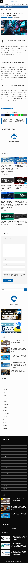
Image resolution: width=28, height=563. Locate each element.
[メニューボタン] (1, 1)
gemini (5, 401)
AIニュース (5, 17)
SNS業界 (9, 17)
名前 (4, 259)
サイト (4, 269)
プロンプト (5, 422)
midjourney (6, 404)
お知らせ (5, 416)
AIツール (5, 389)
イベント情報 (6, 413)
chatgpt (5, 395)
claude (5, 398)
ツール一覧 (5, 419)
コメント (5, 243)
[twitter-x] (12, 528)
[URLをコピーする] (25, 115)
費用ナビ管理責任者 (14, 142)
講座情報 (5, 428)
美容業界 (5, 425)
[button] (3, 115)
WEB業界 (5, 410)
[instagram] (14, 528)
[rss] (15, 528)
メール (5, 264)
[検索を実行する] (25, 289)
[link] (14, 146)
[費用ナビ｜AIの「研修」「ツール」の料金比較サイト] (14, 1)
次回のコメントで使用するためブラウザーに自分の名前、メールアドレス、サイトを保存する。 (14, 275)
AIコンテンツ (6, 386)
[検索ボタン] (26, 1)
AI (3, 383)
